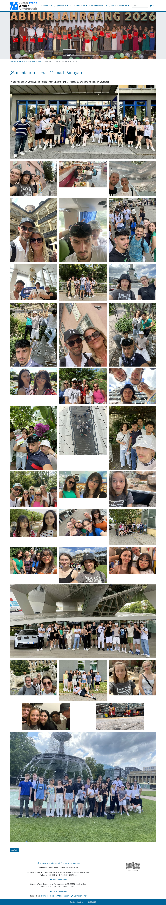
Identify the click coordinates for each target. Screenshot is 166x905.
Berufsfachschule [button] (98, 5)
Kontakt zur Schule (48, 863)
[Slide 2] (68, 55)
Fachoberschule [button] (78, 5)
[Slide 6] (85, 55)
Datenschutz (48, 896)
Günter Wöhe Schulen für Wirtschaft (25, 61)
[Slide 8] (93, 55)
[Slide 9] (97, 55)
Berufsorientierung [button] (119, 5)
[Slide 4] (77, 55)
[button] (151, 5)
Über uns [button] (46, 5)
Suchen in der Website (70, 863)
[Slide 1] (64, 55)
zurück (14, 850)
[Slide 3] (73, 55)
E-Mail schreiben (60, 879)
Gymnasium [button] (61, 5)
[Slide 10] (101, 55)
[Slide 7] (89, 55)
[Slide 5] (81, 55)
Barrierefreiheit (80, 896)
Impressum (64, 896)
